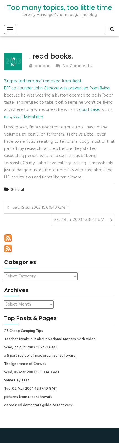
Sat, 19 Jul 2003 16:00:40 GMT (40, 207)
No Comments (76, 66)
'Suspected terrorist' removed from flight (42, 81)
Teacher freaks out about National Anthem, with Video (50, 339)
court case (89, 109)
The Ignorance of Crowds (25, 364)
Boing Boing (12, 117)
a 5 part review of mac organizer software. (40, 356)
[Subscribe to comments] (8, 248)
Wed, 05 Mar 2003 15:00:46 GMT (32, 372)
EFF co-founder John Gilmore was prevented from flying (57, 88)
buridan (41, 66)
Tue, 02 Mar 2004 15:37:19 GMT (30, 389)
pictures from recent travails (28, 397)
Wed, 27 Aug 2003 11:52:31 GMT (30, 347)
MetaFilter (33, 117)
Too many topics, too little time (59, 7)
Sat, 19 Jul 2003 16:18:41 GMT (80, 219)
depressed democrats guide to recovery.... (40, 405)
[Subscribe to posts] (8, 238)
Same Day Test (16, 380)
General (17, 190)
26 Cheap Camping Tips (23, 331)
